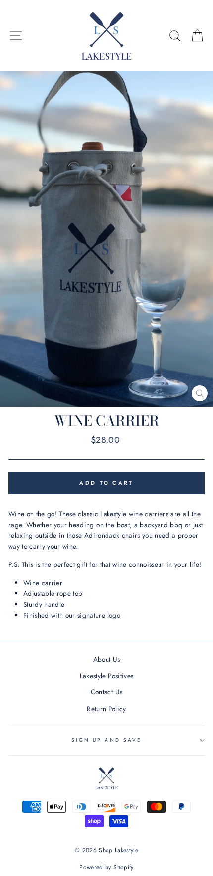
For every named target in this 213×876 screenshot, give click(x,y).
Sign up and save (106, 740)
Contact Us (106, 692)
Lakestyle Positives (106, 676)
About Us (106, 659)
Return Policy (106, 709)
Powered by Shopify (106, 867)
